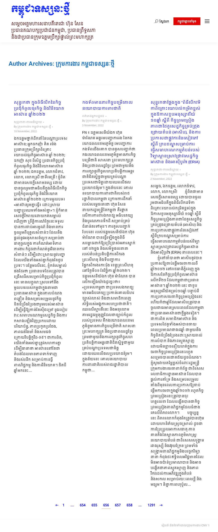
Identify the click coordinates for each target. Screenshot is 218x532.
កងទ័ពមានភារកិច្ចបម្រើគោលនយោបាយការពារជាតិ (107, 106)
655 (94, 505)
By (32, 127)
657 (118, 505)
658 (129, 505)
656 (106, 505)
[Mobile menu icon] (207, 21)
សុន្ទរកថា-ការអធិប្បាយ (28, 122)
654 (83, 505)
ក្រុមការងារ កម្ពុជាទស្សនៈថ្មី (85, 63)
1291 (151, 505)
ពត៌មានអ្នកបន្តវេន (93, 116)
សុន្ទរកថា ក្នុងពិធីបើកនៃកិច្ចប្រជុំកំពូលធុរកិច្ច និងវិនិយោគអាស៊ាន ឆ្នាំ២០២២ (39, 109)
